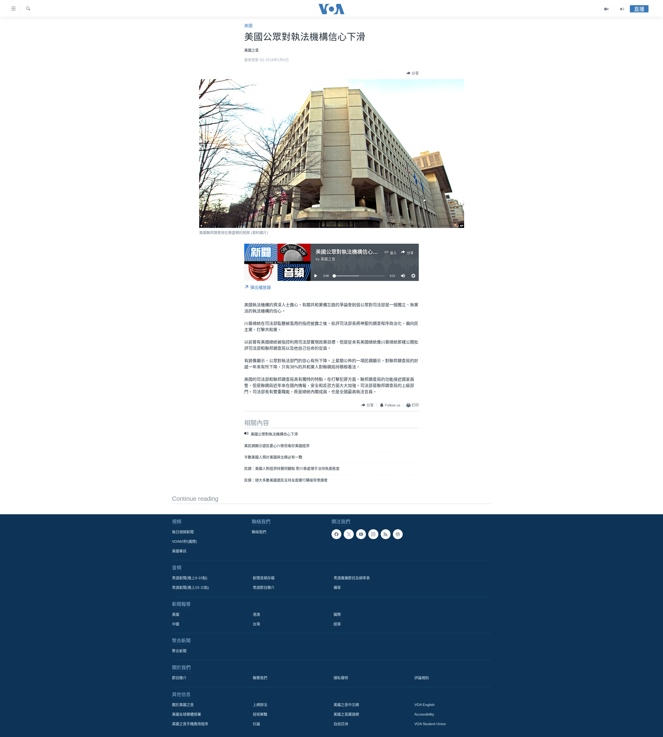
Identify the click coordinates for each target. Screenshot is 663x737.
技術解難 (260, 714)
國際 (337, 614)
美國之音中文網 (346, 705)
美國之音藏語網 (346, 714)
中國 (175, 624)
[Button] (412, 73)
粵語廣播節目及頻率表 (352, 578)
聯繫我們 (260, 678)
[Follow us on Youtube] (361, 534)
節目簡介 (179, 678)
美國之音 (328, 259)
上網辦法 (260, 705)
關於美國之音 (183, 705)
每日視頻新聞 (183, 532)
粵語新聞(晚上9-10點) (189, 578)
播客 (337, 587)
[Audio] (622, 9)
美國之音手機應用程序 (190, 724)
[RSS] (386, 534)
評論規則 (421, 678)
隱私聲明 (341, 678)
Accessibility (424, 714)
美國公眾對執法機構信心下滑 (349, 252)
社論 (256, 724)
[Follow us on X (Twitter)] (349, 534)
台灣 (256, 624)
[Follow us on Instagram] (373, 534)
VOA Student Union (430, 724)
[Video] (606, 9)
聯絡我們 (259, 532)
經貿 (337, 624)
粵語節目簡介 (264, 587)
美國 (248, 26)
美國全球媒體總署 (186, 714)
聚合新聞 (179, 651)
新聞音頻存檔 (264, 578)
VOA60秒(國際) (184, 541)
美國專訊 (179, 551)
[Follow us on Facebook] (336, 534)
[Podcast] (398, 534)
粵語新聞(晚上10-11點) (190, 587)
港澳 (256, 614)
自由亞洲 (341, 724)
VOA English (424, 705)
